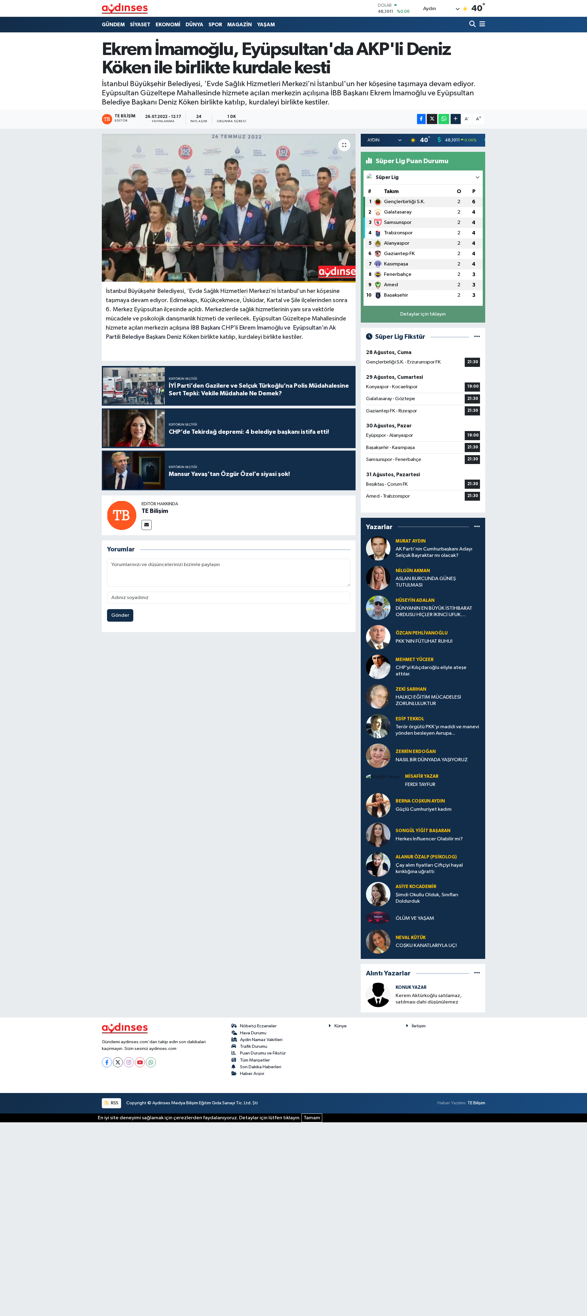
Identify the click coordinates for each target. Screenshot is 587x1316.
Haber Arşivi (252, 1073)
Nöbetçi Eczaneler (258, 1026)
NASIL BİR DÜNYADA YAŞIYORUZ (432, 759)
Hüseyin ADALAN (415, 600)
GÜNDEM (113, 24)
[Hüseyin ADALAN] (378, 607)
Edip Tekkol (410, 719)
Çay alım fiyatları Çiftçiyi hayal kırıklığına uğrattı (429, 868)
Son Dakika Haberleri (260, 1067)
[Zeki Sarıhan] (378, 696)
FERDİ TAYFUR (420, 784)
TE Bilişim (155, 511)
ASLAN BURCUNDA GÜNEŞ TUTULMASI (426, 582)
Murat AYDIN (411, 541)
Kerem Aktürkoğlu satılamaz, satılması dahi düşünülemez (429, 999)
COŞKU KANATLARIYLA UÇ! (426, 945)
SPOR (215, 24)
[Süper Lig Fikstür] (477, 336)
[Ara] (473, 24)
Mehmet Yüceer (415, 659)
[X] (118, 1062)
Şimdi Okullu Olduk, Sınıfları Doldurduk (427, 898)
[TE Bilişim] (121, 515)
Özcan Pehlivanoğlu (422, 633)
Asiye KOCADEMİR (416, 886)
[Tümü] (477, 526)
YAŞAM (266, 24)
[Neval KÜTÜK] (378, 941)
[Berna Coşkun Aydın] (378, 805)
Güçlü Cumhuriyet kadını (424, 809)
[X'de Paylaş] (432, 119)
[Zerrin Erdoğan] (378, 755)
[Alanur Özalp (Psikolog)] (378, 864)
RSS (114, 1103)
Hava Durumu (253, 1033)
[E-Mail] (147, 525)
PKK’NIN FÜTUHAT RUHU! (424, 641)
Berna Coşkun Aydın (420, 801)
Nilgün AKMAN (413, 570)
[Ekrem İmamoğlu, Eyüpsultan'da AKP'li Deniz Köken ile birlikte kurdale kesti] (229, 208)
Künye (340, 1026)
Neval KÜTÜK (411, 937)
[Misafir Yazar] (383, 777)
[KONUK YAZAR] (378, 994)
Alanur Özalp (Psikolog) (426, 857)
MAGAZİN (239, 24)
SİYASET (140, 24)
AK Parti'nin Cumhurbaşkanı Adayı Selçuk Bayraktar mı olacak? (434, 552)
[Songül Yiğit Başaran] (378, 834)
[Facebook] (107, 1062)
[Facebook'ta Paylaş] (421, 119)
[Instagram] (129, 1062)
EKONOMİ (168, 24)
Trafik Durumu (253, 1046)
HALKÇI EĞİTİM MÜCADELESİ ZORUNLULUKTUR (428, 700)
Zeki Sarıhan (411, 689)
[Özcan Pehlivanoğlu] (378, 637)
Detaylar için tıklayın (423, 314)
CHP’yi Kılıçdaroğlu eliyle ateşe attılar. (431, 671)
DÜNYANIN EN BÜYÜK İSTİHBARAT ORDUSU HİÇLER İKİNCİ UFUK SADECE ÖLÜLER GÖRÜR (434, 612)
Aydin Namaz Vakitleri (261, 1039)
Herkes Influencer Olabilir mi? (429, 839)
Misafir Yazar (421, 776)
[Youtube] (140, 1062)
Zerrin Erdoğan (416, 751)
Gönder (120, 615)
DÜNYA (194, 24)
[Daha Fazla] (456, 119)
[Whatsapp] (151, 1062)
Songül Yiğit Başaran (423, 830)
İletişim (419, 1026)
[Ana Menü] (481, 24)
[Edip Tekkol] (378, 726)
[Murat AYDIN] (378, 548)
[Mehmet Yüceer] (378, 666)
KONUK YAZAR (411, 987)
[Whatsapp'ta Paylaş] (443, 119)
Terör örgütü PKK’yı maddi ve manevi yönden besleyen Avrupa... (437, 730)
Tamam (312, 1117)
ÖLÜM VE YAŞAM (415, 918)
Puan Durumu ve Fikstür (263, 1053)
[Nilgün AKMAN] (378, 577)
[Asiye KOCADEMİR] (378, 894)
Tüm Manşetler (255, 1060)
